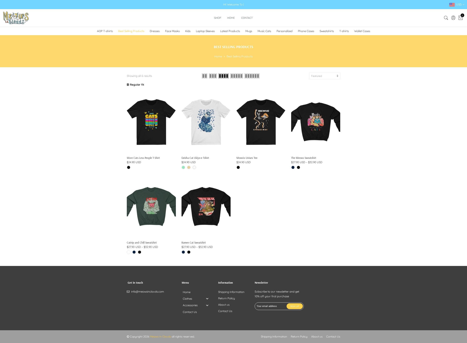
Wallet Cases (362, 31)
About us (223, 304)
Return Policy (226, 298)
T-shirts (344, 31)
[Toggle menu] (207, 299)
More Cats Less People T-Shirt (143, 158)
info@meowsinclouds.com (147, 291)
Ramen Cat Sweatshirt (194, 242)
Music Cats (264, 31)
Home (231, 17)
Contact (247, 17)
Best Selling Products (131, 31)
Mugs (248, 31)
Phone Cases (306, 31)
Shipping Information (231, 292)
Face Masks (172, 31)
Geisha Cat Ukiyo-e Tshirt (195, 158)
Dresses (155, 31)
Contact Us (225, 311)
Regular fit (137, 84)
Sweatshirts (327, 31)
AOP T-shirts (105, 31)
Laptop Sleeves (205, 31)
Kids (187, 31)
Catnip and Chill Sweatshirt (142, 242)
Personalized (284, 31)
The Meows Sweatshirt (303, 158)
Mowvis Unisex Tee (246, 158)
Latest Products (230, 31)
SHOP (217, 17)
